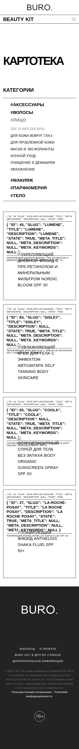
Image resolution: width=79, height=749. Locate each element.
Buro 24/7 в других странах (38, 655)
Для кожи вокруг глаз (31, 136)
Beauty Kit (18, 19)
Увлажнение (23, 169)
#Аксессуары (27, 104)
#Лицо (18, 119)
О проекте (48, 649)
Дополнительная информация (38, 661)
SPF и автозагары (27, 129)
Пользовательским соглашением (31, 692)
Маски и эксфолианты (32, 149)
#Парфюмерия (29, 187)
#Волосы (22, 112)
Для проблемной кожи (33, 142)
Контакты (27, 649)
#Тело (18, 195)
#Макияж (22, 180)
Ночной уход (23, 156)
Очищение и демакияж (33, 162)
